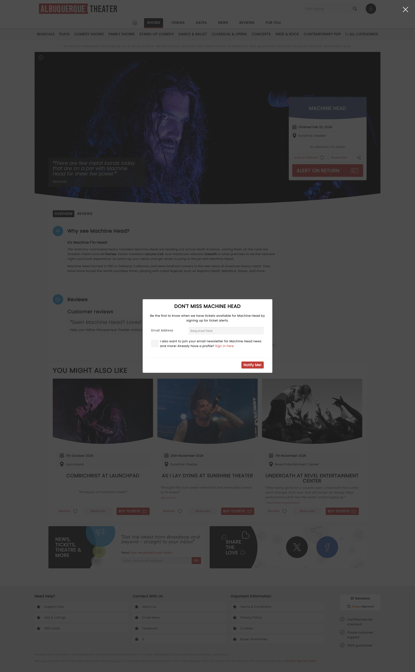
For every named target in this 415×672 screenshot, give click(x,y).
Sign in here (224, 346)
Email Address (162, 330)
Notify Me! (253, 364)
